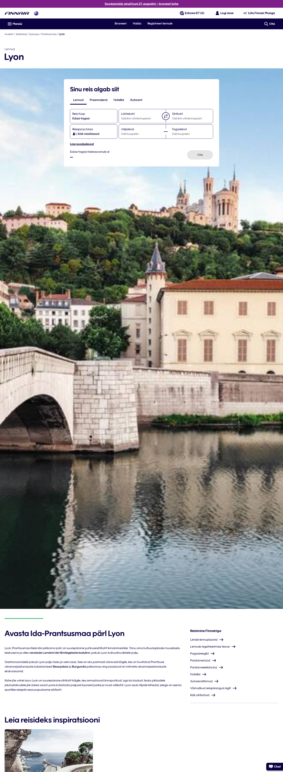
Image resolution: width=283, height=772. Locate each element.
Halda (137, 23)
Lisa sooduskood (82, 144)
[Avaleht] (17, 13)
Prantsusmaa (48, 34)
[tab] (78, 100)
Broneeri (121, 23)
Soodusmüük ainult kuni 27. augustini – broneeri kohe (141, 4)
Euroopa (34, 34)
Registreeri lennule (159, 23)
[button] (166, 116)
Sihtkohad (21, 34)
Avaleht (9, 34)
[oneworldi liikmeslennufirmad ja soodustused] (36, 13)
